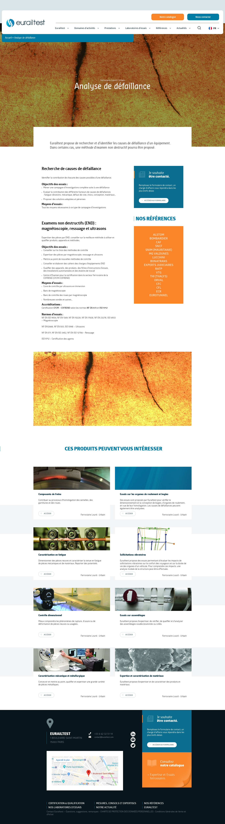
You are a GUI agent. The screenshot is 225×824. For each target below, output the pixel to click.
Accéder (47, 513)
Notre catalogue (168, 17)
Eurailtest (150, 807)
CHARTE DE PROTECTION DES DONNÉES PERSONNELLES (126, 811)
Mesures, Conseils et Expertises (116, 803)
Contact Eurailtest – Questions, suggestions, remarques (72, 811)
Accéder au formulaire (163, 744)
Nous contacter (203, 17)
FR (214, 28)
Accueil (8, 37)
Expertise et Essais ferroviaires (162, 776)
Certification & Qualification (66, 803)
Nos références (154, 803)
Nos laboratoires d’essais (65, 807)
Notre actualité (106, 807)
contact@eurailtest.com (103, 737)
